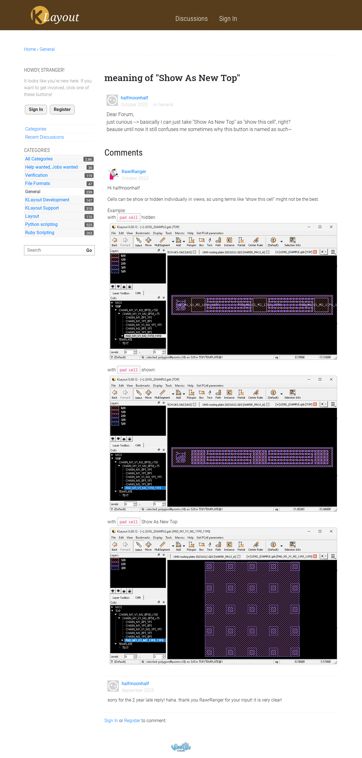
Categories (35, 129)
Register (62, 109)
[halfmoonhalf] (112, 100)
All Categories (39, 159)
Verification (36, 175)
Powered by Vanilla (181, 747)
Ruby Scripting (39, 232)
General (32, 191)
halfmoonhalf (134, 98)
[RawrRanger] (113, 174)
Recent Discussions (44, 137)
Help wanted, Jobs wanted (51, 167)
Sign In (228, 19)
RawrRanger (134, 171)
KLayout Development (47, 199)
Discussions (191, 19)
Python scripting (41, 224)
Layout (32, 216)
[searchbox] (59, 250)
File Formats (37, 183)
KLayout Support (42, 208)
